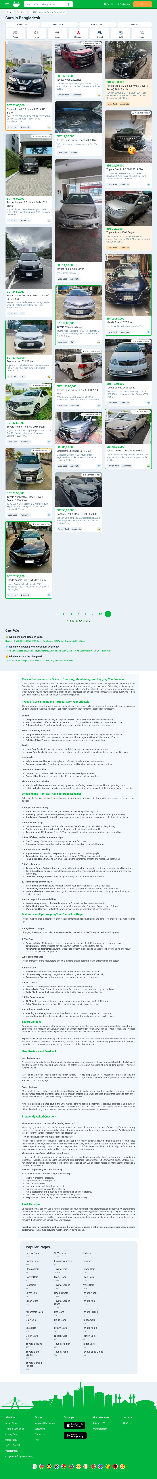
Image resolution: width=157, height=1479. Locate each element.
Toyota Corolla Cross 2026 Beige (19, 651)
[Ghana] (63, 1466)
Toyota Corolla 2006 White (62, 660)
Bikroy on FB (99, 1423)
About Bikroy (11, 1423)
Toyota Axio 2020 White (53, 641)
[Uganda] (49, 1466)
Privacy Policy (12, 1434)
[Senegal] (78, 1466)
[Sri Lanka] (93, 1466)
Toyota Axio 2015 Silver (75, 641)
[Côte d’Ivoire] (85, 1466)
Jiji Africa (127, 1423)
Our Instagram (100, 1429)
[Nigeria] (34, 1466)
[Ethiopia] (71, 1466)
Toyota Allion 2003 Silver (38, 660)
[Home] (16, 4)
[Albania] (115, 1466)
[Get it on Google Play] (75, 1436)
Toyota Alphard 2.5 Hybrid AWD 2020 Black (53, 651)
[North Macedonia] (122, 1466)
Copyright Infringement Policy (19, 1456)
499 (100, 614)
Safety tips (40, 1429)
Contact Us (40, 1434)
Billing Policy (11, 1440)
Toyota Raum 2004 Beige (16, 660)
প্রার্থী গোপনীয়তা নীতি (13, 1445)
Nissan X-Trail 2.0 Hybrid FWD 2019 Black (23, 641)
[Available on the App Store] (74, 1426)
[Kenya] (41, 1466)
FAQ (37, 1440)
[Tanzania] (56, 1466)
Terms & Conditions (14, 1429)
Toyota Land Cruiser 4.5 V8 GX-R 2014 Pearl (92, 651)
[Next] (108, 614)
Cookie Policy (11, 1451)
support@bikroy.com (45, 1423)
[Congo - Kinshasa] (100, 1466)
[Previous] (49, 614)
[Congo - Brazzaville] (107, 1466)
